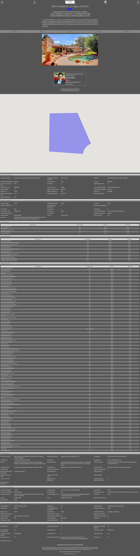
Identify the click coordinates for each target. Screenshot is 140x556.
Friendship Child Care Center (6, 443)
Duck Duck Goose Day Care (5, 269)
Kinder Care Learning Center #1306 (7, 368)
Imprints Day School (4, 414)
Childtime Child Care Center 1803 (7, 402)
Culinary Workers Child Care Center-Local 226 (9, 348)
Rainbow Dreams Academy (6, 255)
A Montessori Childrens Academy (7, 361)
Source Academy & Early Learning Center (8, 317)
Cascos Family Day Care (5, 324)
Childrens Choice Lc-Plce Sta (6, 370)
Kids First (2, 397)
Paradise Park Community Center (7, 278)
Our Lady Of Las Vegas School (6, 433)
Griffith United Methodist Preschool (7, 302)
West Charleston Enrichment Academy (8, 429)
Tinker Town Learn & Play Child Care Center (9, 363)
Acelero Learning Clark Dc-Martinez (7, 360)
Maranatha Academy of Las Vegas (7, 412)
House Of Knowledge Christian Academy (8, 381)
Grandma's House (4, 389)
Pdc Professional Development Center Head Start (10, 445)
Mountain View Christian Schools (7, 353)
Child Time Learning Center (6, 401)
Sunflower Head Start (5, 422)
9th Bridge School (4, 343)
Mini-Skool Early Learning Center (7, 384)
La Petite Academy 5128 (5, 450)
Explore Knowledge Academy (6, 240)
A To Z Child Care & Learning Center (7, 296)
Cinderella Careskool (5, 286)
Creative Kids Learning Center (6, 435)
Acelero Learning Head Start (6, 371)
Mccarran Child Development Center (7, 306)
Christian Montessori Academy (6, 299)
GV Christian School (4, 374)
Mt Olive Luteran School (5, 279)
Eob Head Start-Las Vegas (5, 417)
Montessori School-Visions (6, 355)
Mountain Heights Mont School (7, 391)
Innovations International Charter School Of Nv (10, 244)
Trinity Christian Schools (5, 320)
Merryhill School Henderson (6, 427)
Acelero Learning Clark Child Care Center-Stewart (10, 350)
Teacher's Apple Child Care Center (7, 274)
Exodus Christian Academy (6, 322)
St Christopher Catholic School (6, 396)
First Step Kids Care (4, 409)
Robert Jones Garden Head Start (7, 419)
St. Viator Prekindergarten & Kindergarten (9, 276)
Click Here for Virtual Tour (70, 90)
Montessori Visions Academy (6, 342)
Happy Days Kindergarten (5, 438)
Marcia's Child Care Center (6, 424)
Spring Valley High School (5, 233)
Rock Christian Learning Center (7, 337)
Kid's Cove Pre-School (5, 347)
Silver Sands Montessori (5, 252)
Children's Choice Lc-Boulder (6, 294)
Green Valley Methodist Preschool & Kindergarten (10, 399)
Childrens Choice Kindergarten (6, 366)
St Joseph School (4, 330)
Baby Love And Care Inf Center (6, 281)
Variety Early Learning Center (6, 379)
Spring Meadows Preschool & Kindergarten (9, 304)
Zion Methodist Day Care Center (7, 447)
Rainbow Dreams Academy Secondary (8, 257)
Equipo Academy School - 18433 (6, 250)
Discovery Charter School (5, 247)
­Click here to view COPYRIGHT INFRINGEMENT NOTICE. (68, 549)
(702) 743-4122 (69, 84)
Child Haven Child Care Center (6, 338)
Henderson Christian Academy (6, 376)
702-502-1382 (64, 178)
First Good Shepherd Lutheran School (8, 332)
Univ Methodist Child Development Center (9, 289)
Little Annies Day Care (5, 406)
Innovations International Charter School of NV (10, 242)
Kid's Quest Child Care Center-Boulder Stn (8, 291)
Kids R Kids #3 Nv (4, 378)
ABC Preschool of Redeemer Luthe (7, 388)
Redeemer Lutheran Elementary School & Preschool (10, 386)
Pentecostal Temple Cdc (5, 392)
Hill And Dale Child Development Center (8, 287)
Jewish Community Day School (6, 268)
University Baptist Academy (6, 284)
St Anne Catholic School (5, 309)
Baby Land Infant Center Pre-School (7, 314)
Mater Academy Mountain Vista (6, 245)
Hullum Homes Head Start (6, 432)
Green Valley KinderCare (5, 420)
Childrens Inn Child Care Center (6, 327)
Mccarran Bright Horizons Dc (6, 307)
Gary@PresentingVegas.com (73, 82)
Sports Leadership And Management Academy (9, 254)
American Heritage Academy (6, 329)
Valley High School (4, 228)
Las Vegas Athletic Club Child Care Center (8, 297)
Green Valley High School (5, 231)
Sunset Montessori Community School (8, 340)
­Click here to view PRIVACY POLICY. (84, 549)
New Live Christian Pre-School (6, 333)
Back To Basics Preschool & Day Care (7, 394)
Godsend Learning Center (5, 437)
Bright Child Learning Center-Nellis (7, 430)
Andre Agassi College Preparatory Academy (9, 259)
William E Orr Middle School (6, 226)
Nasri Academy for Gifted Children (7, 358)
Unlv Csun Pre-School (5, 292)
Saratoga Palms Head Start (6, 425)
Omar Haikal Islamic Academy (6, 407)
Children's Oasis (4, 448)
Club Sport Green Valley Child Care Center (8, 356)
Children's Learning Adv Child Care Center (8, 301)
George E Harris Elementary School (7, 230)
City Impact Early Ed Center (6, 310)
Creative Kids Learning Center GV (7, 351)
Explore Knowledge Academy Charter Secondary (10, 249)
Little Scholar (3, 273)
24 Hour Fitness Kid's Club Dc (6, 283)
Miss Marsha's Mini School (5, 442)
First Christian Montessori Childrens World (9, 411)
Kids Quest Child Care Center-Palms (7, 440)
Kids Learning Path (4, 319)
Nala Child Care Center (5, 345)
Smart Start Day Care (5, 415)
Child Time (3, 315)
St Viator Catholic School (5, 271)
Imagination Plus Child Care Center (7, 373)
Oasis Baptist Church (5, 365)
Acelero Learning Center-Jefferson (7, 383)
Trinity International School (6, 325)
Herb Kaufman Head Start (5, 335)
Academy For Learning (5, 312)
